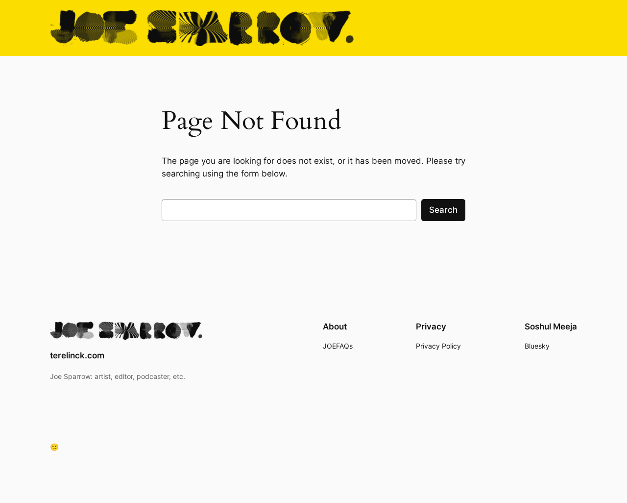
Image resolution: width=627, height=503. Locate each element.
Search (443, 210)
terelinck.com (77, 355)
